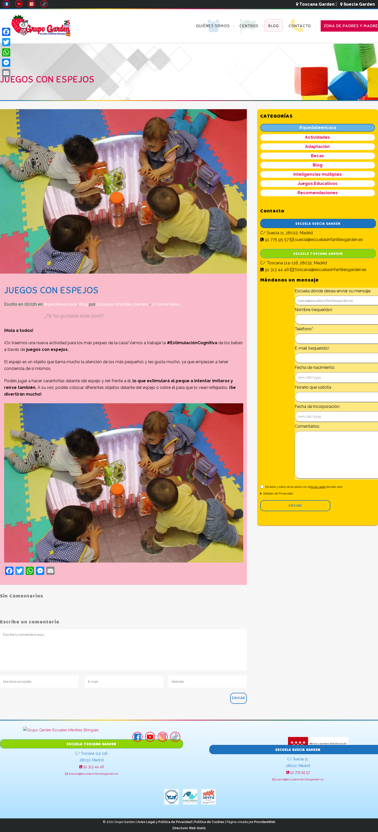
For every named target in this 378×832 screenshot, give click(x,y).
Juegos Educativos (317, 183)
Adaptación (317, 146)
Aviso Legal (318, 487)
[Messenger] (6, 63)
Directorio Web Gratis (189, 828)
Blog (83, 304)
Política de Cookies (209, 822)
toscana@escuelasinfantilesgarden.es (330, 269)
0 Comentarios (166, 304)
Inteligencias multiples (317, 174)
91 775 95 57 (276, 239)
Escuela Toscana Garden (318, 254)
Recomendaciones (318, 192)
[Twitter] (6, 42)
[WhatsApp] (6, 52)
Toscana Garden (316, 4)
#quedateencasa (60, 304)
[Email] (6, 73)
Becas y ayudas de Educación (328, 743)
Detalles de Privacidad (278, 493)
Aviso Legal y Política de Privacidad (164, 822)
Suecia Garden (359, 4)
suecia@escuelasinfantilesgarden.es (328, 239)
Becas (317, 155)
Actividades (317, 137)
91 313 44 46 (276, 269)
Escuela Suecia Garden (317, 224)
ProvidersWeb (264, 822)
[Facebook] (6, 32)
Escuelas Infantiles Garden (122, 304)
